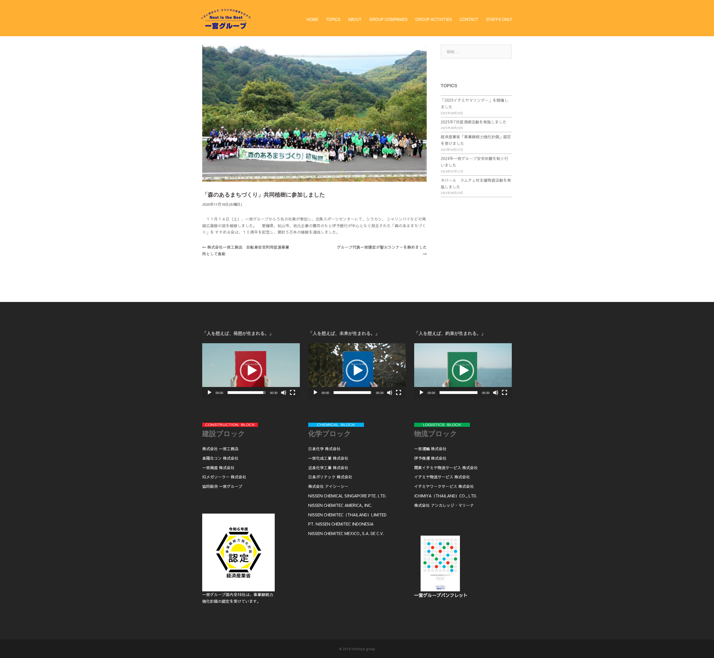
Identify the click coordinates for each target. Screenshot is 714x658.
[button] (251, 370)
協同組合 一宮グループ (222, 486)
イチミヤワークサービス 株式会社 (444, 486)
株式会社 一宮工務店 (220, 448)
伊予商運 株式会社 (430, 458)
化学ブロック (329, 433)
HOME (312, 19)
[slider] (247, 392)
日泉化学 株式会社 (324, 448)
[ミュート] (283, 392)
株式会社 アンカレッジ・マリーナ (444, 505)
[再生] (209, 392)
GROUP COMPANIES (388, 19)
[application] (251, 370)
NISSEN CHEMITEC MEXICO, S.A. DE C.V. (346, 533)
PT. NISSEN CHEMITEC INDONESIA (340, 524)
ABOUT (354, 19)
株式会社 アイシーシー (328, 486)
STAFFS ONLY (499, 19)
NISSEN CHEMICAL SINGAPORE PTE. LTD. (347, 496)
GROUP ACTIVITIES (433, 19)
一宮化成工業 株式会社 (328, 458)
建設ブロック (223, 433)
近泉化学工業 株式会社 (328, 467)
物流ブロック (435, 433)
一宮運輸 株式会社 (430, 448)
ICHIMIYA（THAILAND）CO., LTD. (445, 496)
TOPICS (333, 19)
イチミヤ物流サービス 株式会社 (442, 477)
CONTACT (469, 19)
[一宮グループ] (226, 30)
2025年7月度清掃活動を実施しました (473, 122)
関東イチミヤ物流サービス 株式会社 (446, 467)
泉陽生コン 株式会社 (220, 458)
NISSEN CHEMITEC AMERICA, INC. (340, 505)
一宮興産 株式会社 (218, 467)
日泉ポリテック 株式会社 (330, 477)
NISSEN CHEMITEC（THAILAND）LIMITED (347, 514)
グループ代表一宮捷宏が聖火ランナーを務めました (382, 247)
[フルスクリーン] (292, 392)
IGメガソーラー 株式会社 (224, 477)
